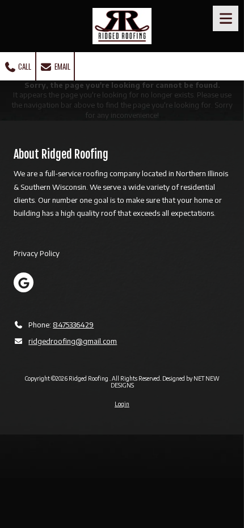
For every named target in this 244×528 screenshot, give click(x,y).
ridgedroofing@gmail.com (72, 341)
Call (23, 66)
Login (122, 404)
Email (61, 66)
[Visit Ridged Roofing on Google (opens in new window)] (23, 282)
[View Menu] (225, 18)
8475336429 (73, 324)
